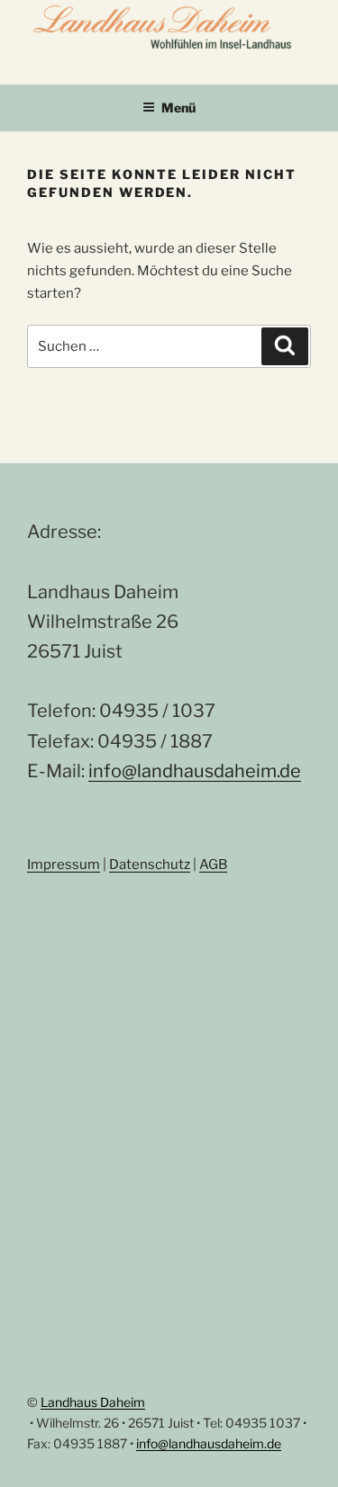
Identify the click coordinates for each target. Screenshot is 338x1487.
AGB (213, 864)
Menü (178, 107)
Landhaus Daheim (93, 1402)
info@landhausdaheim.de (194, 771)
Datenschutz (149, 864)
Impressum (63, 864)
